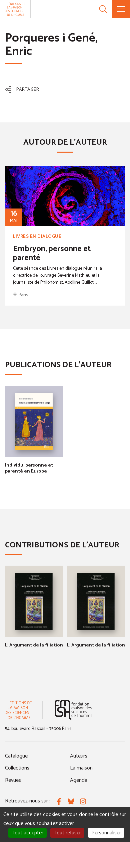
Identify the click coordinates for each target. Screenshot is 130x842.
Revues (13, 780)
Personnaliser (106, 832)
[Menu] (121, 9)
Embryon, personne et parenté (52, 253)
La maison (81, 768)
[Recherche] (103, 9)
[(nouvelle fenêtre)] (73, 710)
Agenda (78, 780)
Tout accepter (27, 832)
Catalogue (16, 756)
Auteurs (78, 756)
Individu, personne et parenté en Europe (29, 468)
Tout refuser (67, 832)
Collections (17, 768)
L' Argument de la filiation (34, 645)
